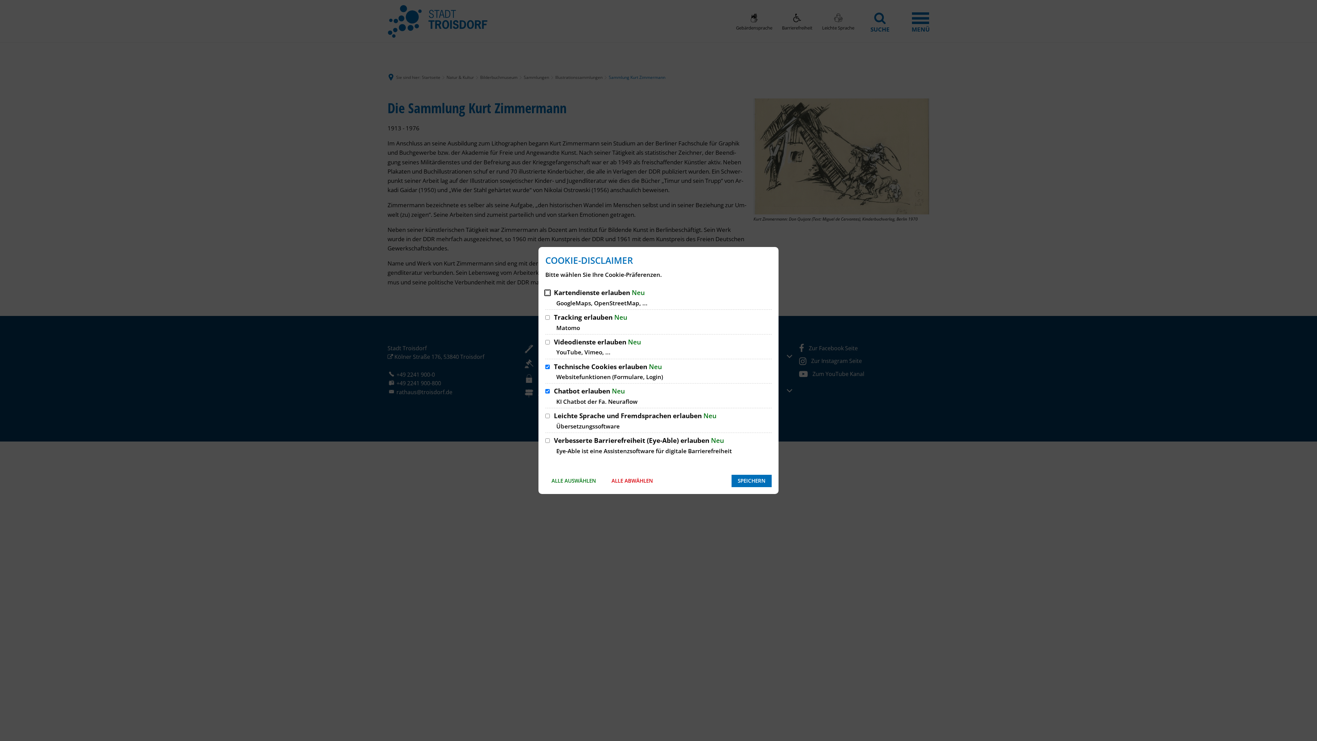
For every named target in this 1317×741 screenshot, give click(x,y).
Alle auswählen (573, 480)
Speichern (752, 480)
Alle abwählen (632, 480)
